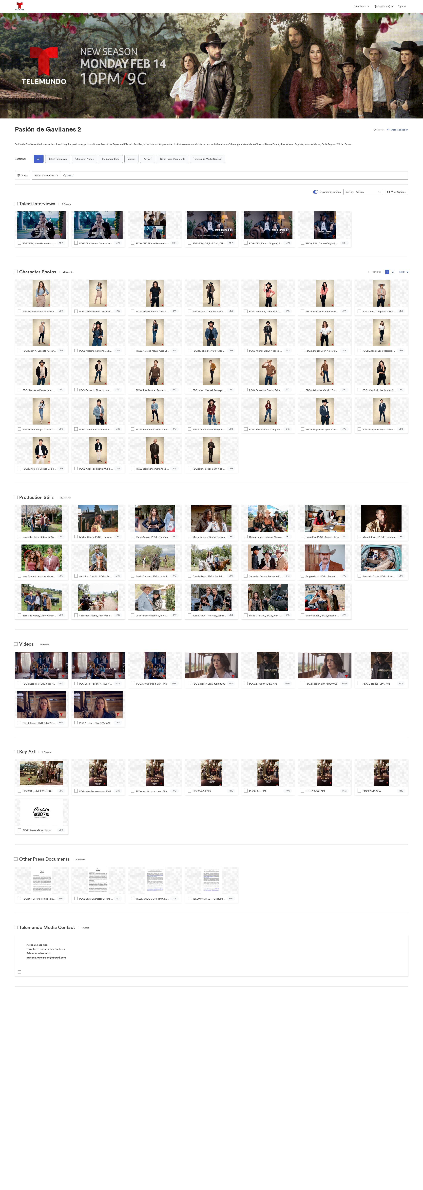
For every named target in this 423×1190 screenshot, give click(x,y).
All (38, 158)
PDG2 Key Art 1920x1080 (37, 791)
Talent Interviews (58, 158)
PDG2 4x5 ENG (202, 791)
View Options (398, 191)
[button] (384, 6)
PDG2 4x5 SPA (258, 791)
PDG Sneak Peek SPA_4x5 (151, 683)
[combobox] (46, 175)
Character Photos (84, 158)
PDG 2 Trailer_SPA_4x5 (376, 683)
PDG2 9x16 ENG (315, 791)
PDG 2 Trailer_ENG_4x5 (263, 683)
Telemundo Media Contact (207, 158)
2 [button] (392, 271)
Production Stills (110, 158)
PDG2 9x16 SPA (372, 791)
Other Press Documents (172, 158)
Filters (24, 175)
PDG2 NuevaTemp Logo (37, 830)
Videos (131, 158)
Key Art (148, 158)
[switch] (327, 192)
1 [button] (387, 271)
